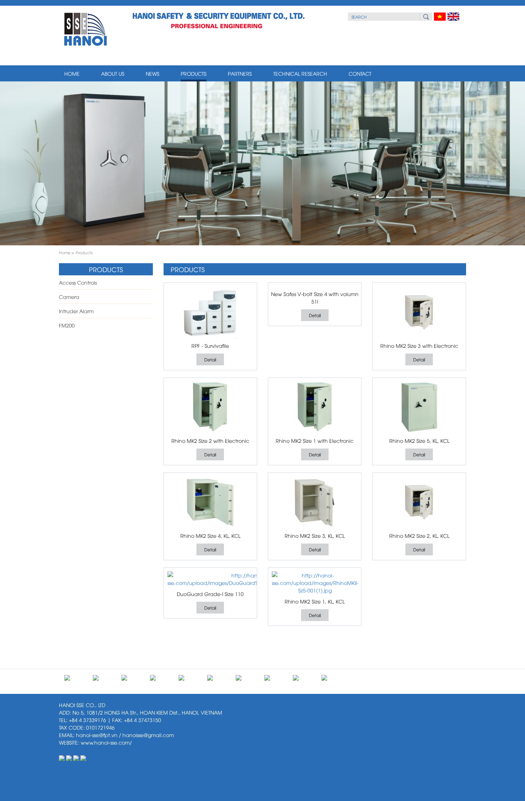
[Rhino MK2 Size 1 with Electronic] (314, 407)
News (152, 73)
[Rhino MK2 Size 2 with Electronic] (210, 407)
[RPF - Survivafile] (210, 312)
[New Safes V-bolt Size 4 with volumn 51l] (314, 286)
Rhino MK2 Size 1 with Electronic (315, 440)
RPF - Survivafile (210, 345)
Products (193, 73)
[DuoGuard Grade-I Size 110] (245, 579)
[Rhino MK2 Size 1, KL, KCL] (315, 582)
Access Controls (78, 282)
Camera (69, 296)
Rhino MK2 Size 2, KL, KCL (419, 535)
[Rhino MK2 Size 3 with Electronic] (418, 312)
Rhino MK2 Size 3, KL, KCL (315, 535)
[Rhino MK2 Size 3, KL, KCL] (314, 502)
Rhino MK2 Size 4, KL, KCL (210, 535)
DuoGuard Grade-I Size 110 (210, 593)
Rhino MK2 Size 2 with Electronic (210, 440)
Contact (360, 73)
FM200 (67, 325)
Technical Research (300, 73)
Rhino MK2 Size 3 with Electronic (419, 345)
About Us (112, 73)
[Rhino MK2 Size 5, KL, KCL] (418, 407)
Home (72, 73)
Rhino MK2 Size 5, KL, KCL (419, 440)
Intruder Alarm (76, 310)
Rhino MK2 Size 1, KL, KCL (315, 601)
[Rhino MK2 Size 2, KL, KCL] (418, 502)
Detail (210, 359)
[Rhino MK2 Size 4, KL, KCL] (210, 502)
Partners (240, 73)
